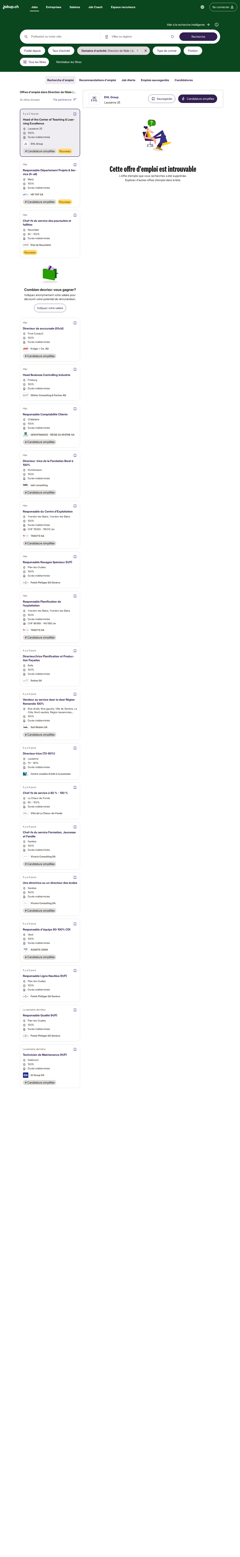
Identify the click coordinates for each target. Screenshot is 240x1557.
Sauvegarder (164, 98)
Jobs (34, 7)
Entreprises (53, 7)
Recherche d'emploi (60, 80)
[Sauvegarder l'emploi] (75, 114)
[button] (188, 24)
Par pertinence (62, 99)
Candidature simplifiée (200, 98)
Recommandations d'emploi (97, 80)
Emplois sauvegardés (155, 80)
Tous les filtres (37, 62)
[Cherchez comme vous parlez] (216, 24)
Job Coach (95, 7)
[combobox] (60, 36)
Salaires (75, 7)
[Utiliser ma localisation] (172, 36)
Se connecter (220, 7)
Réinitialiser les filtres (69, 62)
